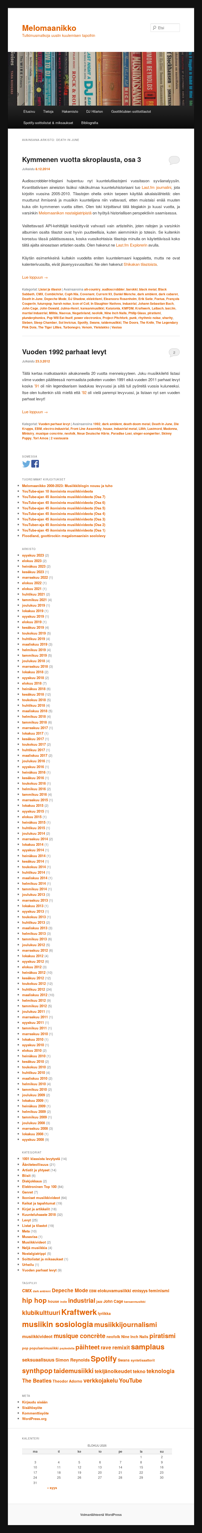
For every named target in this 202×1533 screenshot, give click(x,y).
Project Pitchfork (115, 317)
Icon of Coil (81, 303)
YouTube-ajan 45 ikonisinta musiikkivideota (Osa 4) (63, 513)
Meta (26, 1231)
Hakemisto (70, 111)
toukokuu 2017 (34, 744)
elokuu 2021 (32, 588)
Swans (95, 322)
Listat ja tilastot (49, 289)
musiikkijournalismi (125, 1324)
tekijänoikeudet (113, 1371)
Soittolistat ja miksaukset (42, 1258)
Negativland (81, 313)
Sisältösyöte (32, 1407)
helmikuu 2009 (34, 1111)
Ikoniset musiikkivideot (41, 1197)
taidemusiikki (111, 322)
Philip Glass (137, 313)
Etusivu (29, 111)
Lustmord (154, 428)
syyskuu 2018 (33, 677)
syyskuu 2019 (33, 616)
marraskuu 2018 (35, 666)
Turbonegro (71, 327)
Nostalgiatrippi (34, 1253)
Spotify (83, 322)
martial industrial (34, 313)
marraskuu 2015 (35, 799)
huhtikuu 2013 (33, 922)
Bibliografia (89, 122)
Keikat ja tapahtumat (38, 1203)
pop (25, 1348)
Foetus (159, 298)
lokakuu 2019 (32, 610)
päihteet (87, 1346)
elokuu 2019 (32, 621)
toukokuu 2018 (34, 699)
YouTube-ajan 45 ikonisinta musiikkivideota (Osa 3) (63, 519)
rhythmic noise (149, 317)
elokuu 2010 (32, 1050)
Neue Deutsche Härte (93, 433)
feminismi (159, 1290)
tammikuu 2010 (34, 1089)
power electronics (87, 317)
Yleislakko (101, 327)
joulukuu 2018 (33, 660)
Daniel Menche (125, 294)
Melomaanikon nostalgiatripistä (65, 212)
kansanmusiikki (92, 308)
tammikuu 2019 (34, 655)
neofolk (97, 313)
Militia (53, 313)
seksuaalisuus (38, 1359)
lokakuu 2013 (32, 905)
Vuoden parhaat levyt (54, 423)
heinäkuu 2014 (34, 855)
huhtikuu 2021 (33, 594)
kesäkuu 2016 (33, 777)
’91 (36, 386)
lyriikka (104, 1313)
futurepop (44, 303)
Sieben (27, 322)
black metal (147, 289)
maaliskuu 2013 (34, 927)
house (107, 428)
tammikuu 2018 (34, 722)
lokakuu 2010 (32, 1039)
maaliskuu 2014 (34, 877)
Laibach (158, 308)
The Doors (130, 322)
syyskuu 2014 (33, 849)
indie (63, 1302)
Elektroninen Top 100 (39, 1186)
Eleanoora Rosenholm (120, 298)
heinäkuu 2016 (34, 772)
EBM (38, 428)
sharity (167, 317)
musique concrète (49, 433)
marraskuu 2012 (35, 950)
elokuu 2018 (32, 683)
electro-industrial (56, 428)
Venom (87, 327)
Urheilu (28, 1264)
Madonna (170, 428)
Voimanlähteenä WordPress (101, 1514)
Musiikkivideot (34, 1242)
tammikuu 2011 (34, 1027)
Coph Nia (71, 294)
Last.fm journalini (156, 187)
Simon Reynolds (72, 1360)
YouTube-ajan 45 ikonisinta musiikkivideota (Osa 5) (63, 507)
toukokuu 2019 (34, 633)
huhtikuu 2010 (33, 1072)
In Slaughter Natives (106, 303)
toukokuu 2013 (34, 916)
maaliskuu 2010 (34, 1078)
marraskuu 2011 (35, 1016)
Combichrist (54, 294)
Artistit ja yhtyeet (35, 1169)
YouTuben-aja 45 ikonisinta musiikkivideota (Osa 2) (63, 524)
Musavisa (29, 1236)
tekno (139, 1371)
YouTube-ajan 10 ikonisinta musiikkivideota (57, 491)
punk (133, 317)
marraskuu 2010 (35, 1033)
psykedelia (67, 1348)
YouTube (130, 1380)
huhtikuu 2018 (33, 705)
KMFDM (128, 308)
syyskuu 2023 (33, 555)
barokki (132, 289)
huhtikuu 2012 (33, 989)
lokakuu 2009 (32, 1100)
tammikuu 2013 (34, 938)
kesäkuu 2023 (33, 571)
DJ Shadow (76, 298)
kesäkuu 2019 (33, 627)
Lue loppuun (35, 277)
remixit (121, 1347)
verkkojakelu (100, 1380)
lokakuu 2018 (32, 671)
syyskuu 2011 (33, 1022)
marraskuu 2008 (35, 1128)
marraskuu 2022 (35, 577)
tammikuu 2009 (34, 1116)
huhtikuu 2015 (33, 827)
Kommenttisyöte (35, 1413)
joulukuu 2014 (33, 833)
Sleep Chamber (45, 322)
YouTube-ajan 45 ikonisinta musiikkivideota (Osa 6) (63, 502)
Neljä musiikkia (34, 1247)
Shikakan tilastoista (140, 264)
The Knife (147, 322)
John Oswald (49, 308)
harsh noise (62, 303)
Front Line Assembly (86, 428)
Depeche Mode (55, 298)
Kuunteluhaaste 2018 (39, 1214)
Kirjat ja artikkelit (36, 1208)
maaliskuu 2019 (34, 644)
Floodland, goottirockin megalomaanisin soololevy (63, 535)
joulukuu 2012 (33, 944)
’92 (84, 392)
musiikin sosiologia (57, 1324)
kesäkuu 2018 (33, 694)
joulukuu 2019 (33, 605)
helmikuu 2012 (34, 1000)
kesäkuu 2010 (33, 1061)
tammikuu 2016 (34, 794)
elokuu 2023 (32, 560)
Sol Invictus (67, 322)
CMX (39, 294)
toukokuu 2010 (34, 1066)
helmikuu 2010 (34, 1083)
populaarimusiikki (44, 1348)
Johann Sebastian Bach (156, 303)
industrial (130, 303)
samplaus (147, 1346)
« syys (52, 1487)
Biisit (26, 1175)
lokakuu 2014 (32, 844)
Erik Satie (145, 298)
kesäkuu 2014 (33, 861)
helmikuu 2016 (34, 788)
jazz (99, 1301)
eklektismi (94, 298)
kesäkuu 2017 (33, 738)
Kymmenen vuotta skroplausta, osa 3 (81, 159)
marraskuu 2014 (35, 838)
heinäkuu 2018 (34, 688)
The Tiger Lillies (50, 327)
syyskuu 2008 (33, 1139)
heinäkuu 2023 (34, 566)
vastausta (59, 438)
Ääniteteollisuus (35, 1164)
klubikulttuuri (41, 1312)
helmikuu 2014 (34, 883)
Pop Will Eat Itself (60, 317)
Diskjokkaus (32, 1180)
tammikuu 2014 (34, 888)
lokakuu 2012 (32, 955)
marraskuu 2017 (35, 727)
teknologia (161, 1371)
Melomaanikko (49, 27)
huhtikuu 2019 (33, 638)
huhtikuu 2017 (33, 749)
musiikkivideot (37, 1336)
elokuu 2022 (32, 582)
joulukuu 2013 (33, 894)
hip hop (34, 1300)
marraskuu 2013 (35, 900)
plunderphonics (33, 317)
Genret (27, 1192)
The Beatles (37, 1380)
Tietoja (48, 111)
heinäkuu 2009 (34, 1105)
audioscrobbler (113, 289)
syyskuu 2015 (33, 811)
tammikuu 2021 (34, 599)
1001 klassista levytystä (41, 1158)
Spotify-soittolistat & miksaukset (48, 122)
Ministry (28, 433)
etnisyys (140, 1291)
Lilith (142, 428)
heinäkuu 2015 (34, 822)
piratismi (154, 313)
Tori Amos (40, 438)
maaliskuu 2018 (34, 710)
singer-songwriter (146, 433)
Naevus (65, 313)
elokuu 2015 (32, 816)
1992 (96, 423)
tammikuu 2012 (34, 1005)
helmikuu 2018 (34, 716)
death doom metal (136, 423)
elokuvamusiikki (114, 1290)
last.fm (170, 308)
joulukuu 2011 (33, 1011)
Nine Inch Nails (115, 313)
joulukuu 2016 (33, 760)
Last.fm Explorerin (131, 245)
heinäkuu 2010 (34, 1055)
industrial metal (125, 428)
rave (106, 1347)
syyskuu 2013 (33, 911)
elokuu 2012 (32, 966)
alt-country (92, 289)
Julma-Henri (69, 308)
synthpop (37, 1370)
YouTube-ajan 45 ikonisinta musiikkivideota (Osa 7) (63, 496)
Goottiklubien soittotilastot (131, 111)
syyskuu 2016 (33, 766)
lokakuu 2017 (32, 733)
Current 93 (104, 294)
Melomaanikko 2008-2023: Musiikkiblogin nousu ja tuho (67, 485)
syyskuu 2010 (33, 1044)
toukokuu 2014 (34, 866)
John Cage (30, 308)
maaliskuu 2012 (34, 994)
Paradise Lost (121, 433)
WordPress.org (34, 1418)
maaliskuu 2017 (34, 755)
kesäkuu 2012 (33, 977)
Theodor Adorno (67, 1381)
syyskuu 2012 (33, 961)
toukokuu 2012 (34, 983)
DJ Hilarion (94, 111)
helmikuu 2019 (34, 649)
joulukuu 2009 (33, 1094)
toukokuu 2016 (34, 783)
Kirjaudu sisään (35, 1401)
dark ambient (147, 294)
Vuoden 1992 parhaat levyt (64, 351)
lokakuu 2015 (32, 805)
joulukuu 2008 (33, 1122)
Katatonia (113, 308)
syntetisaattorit (143, 1360)
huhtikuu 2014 (33, 872)
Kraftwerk (142, 308)
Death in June (32, 298)
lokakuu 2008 (32, 1133)
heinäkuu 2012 (34, 972)
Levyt (26, 1219)
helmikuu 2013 (34, 933)
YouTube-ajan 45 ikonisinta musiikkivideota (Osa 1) (63, 530)
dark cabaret (168, 294)
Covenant (87, 294)
